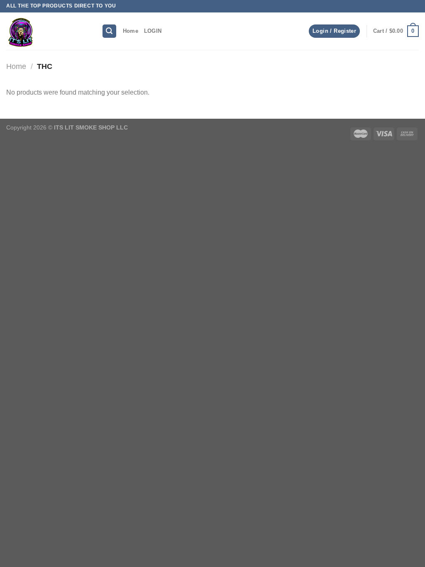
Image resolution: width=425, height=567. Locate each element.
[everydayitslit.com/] (47, 31)
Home (130, 31)
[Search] (110, 31)
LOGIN (152, 31)
